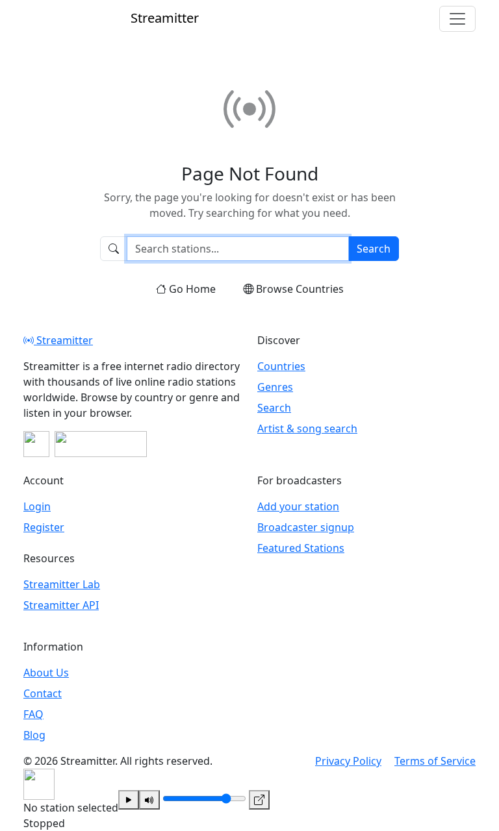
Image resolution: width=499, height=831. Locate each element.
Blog (34, 735)
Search (373, 249)
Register (43, 527)
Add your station (298, 506)
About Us (46, 672)
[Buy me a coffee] (101, 444)
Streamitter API (61, 605)
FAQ (33, 714)
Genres (275, 387)
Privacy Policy (348, 761)
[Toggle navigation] (457, 19)
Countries (281, 366)
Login (37, 506)
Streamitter (63, 340)
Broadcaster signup (305, 527)
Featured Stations (300, 548)
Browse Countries (300, 289)
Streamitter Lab (61, 584)
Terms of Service (435, 761)
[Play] (128, 800)
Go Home (192, 289)
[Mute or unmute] (149, 800)
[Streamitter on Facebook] (36, 444)
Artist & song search (307, 428)
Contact (42, 693)
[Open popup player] (259, 800)
